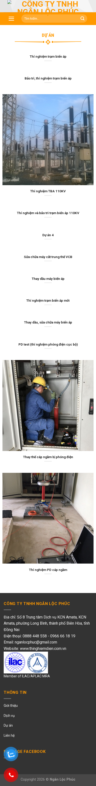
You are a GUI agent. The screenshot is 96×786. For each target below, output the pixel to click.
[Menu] (11, 18)
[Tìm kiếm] (82, 18)
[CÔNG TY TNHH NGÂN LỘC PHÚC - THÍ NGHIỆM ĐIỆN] (48, 8)
